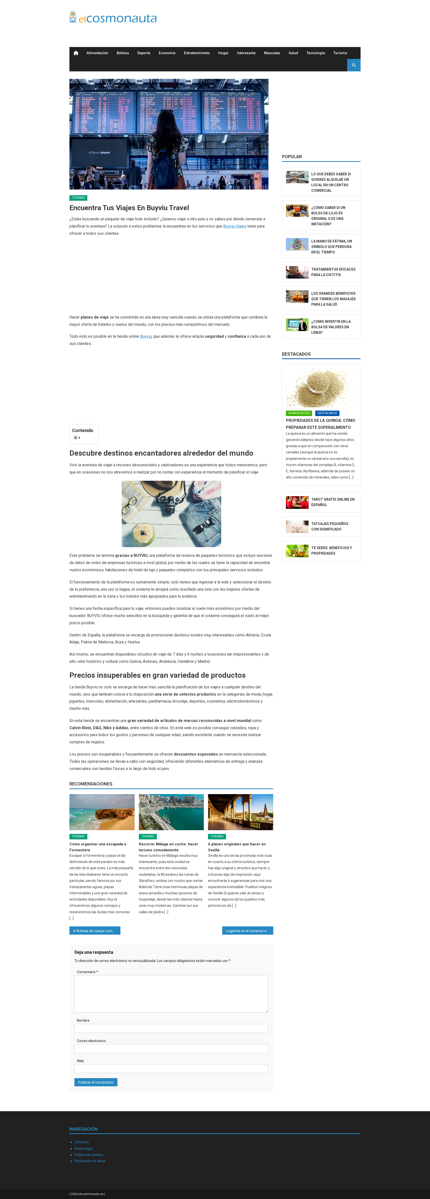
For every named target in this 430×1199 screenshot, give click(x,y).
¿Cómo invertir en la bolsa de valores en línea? (331, 327)
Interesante (246, 53)
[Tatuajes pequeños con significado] (297, 527)
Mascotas (272, 53)
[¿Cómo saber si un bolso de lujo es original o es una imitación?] (297, 210)
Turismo (340, 53)
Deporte (143, 53)
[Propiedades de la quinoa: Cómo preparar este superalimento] (321, 387)
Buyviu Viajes (234, 226)
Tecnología (316, 53)
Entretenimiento (197, 53)
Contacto (81, 1142)
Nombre (83, 1020)
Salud (293, 53)
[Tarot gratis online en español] (297, 502)
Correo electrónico (91, 1041)
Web (80, 1061)
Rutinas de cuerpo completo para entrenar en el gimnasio (98, 931)
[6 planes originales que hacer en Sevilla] (240, 812)
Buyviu (146, 336)
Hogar (223, 53)
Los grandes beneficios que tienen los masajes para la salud (333, 298)
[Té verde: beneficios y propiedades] (297, 551)
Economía (167, 53)
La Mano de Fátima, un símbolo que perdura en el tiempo (331, 246)
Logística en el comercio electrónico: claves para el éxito (249, 931)
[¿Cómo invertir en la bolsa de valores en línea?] (297, 324)
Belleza (123, 53)
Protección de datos (90, 1161)
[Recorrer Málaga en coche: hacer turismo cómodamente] (171, 812)
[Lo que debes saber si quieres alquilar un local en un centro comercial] (297, 177)
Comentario (87, 972)
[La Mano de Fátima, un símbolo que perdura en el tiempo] (297, 244)
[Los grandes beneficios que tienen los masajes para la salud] (297, 296)
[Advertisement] (270, 18)
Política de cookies (88, 1155)
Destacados (296, 354)
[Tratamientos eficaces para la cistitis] (297, 272)
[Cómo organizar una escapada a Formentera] (102, 812)
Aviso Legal (83, 1149)
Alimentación (97, 53)
